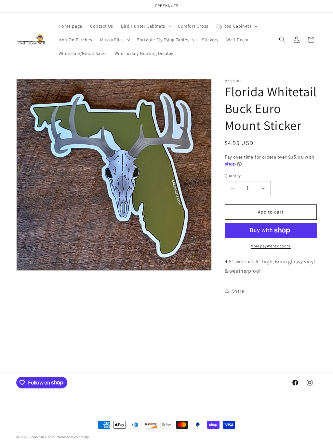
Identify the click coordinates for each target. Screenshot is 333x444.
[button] (145, 26)
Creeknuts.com (42, 437)
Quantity (233, 175)
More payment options (271, 245)
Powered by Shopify (72, 437)
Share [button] (238, 291)
